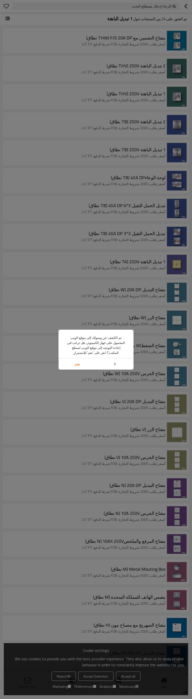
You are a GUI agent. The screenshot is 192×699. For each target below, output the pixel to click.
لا (115, 364)
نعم (77, 364)
